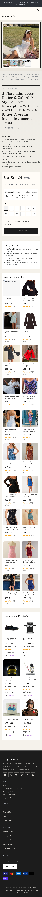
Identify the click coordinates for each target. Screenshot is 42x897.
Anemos (25, 331)
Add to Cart (21, 231)
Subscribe (9, 866)
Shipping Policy (8, 844)
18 (11, 214)
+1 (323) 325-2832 (9, 791)
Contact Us (7, 812)
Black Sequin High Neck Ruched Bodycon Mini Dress (12, 594)
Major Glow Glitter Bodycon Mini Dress (29, 561)
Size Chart (9, 221)
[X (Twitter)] (27, 774)
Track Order (7, 820)
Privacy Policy (8, 836)
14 (34, 208)
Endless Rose (9, 298)
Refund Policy (8, 831)
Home (4, 74)
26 (34, 214)
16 (6, 214)
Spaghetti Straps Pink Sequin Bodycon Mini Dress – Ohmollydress (11, 561)
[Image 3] (20, 63)
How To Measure (9, 224)
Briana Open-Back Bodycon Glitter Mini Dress (29, 594)
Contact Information (10, 848)
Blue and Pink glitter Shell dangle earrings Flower (11, 719)
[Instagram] (10, 774)
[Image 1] (6, 63)
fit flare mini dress (15, 74)
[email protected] (21, 260)
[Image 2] (13, 63)
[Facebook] (5, 774)
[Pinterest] (33, 774)
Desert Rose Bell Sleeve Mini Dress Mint (12, 332)
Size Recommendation (22, 221)
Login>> (11, 655)
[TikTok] (22, 774)
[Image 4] (27, 63)
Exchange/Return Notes (13, 246)
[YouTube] (16, 774)
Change (33, 192)
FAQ (4, 816)
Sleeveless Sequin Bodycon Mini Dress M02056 (29, 463)
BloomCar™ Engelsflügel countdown (8, 679)
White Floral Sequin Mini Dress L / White (11, 430)
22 (22, 214)
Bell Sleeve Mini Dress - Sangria (30, 365)
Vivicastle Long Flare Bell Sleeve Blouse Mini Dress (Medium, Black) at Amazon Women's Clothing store (30, 299)
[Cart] (38, 9)
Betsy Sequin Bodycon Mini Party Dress (30, 397)
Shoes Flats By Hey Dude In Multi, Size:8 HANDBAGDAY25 (11, 639)
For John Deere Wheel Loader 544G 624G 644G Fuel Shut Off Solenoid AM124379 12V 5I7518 (30, 679)
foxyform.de (8, 16)
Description (6, 136)
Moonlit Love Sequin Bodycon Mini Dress (29, 430)
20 (17, 214)
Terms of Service (9, 840)
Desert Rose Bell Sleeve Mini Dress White (12, 397)
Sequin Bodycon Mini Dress (29, 528)
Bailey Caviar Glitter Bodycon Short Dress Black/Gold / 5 (11, 528)
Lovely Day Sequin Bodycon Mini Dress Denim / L (11, 463)
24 (28, 214)
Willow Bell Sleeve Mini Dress (12, 365)
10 (22, 208)
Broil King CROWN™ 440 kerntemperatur (29, 639)
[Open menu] (4, 9)
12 (28, 208)
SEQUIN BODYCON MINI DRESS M (30, 495)
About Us (6, 808)
